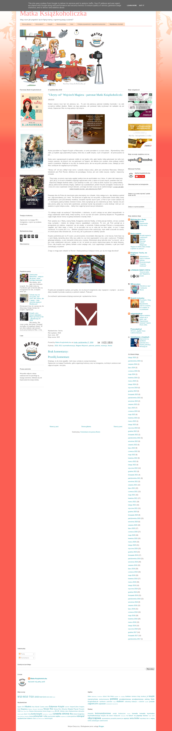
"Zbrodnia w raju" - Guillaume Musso (145, 288)
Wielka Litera (64, 711)
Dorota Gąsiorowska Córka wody (144, 223)
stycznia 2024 (133, 388)
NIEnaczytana (135, 284)
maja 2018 (131, 615)
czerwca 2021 (132, 491)
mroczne (123, 715)
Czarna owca (44, 706)
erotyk (115, 713)
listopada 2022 (133, 435)
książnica (81, 714)
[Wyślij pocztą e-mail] (103, 342)
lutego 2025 (132, 357)
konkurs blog (136, 696)
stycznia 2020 (133, 548)
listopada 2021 (133, 475)
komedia (135, 713)
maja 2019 (131, 575)
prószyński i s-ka (40, 716)
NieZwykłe (40, 709)
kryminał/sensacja (69, 345)
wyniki (146, 701)
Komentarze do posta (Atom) (90, 432)
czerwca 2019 (132, 572)
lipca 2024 (131, 367)
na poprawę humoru (141, 715)
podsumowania (104, 699)
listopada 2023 (133, 394)
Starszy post (118, 426)
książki (151, 696)
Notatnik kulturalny (137, 298)
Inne (71, 24)
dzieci (105, 696)
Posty (22, 654)
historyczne (122, 713)
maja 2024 (131, 374)
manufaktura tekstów (23, 716)
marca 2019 (132, 582)
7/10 (31, 696)
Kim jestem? (39, 24)
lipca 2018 (131, 609)
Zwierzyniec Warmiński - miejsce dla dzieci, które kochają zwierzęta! (36, 277)
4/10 (47, 697)
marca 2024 (132, 381)
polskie (97, 345)
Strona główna (26, 24)
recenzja (104, 345)
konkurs (128, 696)
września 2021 (133, 481)
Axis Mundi (35, 706)
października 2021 (134, 478)
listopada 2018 (133, 595)
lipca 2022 (131, 448)
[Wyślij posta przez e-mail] (98, 342)
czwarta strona (61, 713)
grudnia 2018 (132, 592)
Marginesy (24, 709)
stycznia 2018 (133, 629)
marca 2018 (132, 622)
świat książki (49, 718)
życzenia (115, 704)
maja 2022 (131, 455)
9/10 (60, 345)
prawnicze (120, 718)
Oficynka (64, 709)
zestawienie (109, 704)
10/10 (36, 697)
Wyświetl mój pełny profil (36, 682)
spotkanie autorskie (105, 701)
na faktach (129, 715)
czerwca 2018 (132, 612)
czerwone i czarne (47, 714)
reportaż (126, 718)
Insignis (81, 706)
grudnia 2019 (132, 552)
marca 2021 (132, 502)
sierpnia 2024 (132, 364)
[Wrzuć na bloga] (105, 342)
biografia (90, 713)
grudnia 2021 (132, 471)
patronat (91, 345)
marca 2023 (132, 421)
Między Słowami (32, 709)
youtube (151, 701)
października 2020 (134, 518)
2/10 (50, 697)
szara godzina (71, 716)
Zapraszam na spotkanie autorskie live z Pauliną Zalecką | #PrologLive (145, 342)
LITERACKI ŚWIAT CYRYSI (140, 270)
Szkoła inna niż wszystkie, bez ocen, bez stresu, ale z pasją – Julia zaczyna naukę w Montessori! (36, 299)
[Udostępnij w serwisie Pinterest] (111, 342)
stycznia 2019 (133, 589)
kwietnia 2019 (132, 579)
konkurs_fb (144, 696)
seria (132, 718)
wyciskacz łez (144, 718)
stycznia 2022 (133, 468)
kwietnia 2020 (132, 538)
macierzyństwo (93, 699)
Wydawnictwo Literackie (76, 711)
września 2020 (133, 522)
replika (58, 716)
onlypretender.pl (136, 313)
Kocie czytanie (136, 233)
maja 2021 (131, 495)
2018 (56, 345)
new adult (151, 715)
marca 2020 (132, 542)
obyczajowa (94, 718)
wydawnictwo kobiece (25, 718)
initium (75, 714)
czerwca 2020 (132, 532)
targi (114, 701)
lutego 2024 (132, 384)
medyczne (117, 715)
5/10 (44, 697)
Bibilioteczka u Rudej (138, 219)
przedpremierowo (137, 699)
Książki (50, 24)
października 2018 (134, 599)
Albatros (27, 707)
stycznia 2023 (133, 428)
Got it (141, 5)
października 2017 (134, 639)
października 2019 (134, 558)
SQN (19, 711)
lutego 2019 (132, 585)
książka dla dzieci (107, 715)
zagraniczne (93, 704)
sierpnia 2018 (132, 605)
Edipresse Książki (56, 707)
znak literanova (40, 718)
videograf (80, 716)
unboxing (128, 701)
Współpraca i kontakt (116, 24)
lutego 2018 (132, 625)
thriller (136, 718)
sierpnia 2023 (132, 404)
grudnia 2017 (132, 632)
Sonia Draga (47, 711)
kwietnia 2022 (132, 458)
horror (128, 713)
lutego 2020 (132, 545)
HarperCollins (74, 706)
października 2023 (134, 398)
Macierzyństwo (61, 24)
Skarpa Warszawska (35, 711)
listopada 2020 (133, 515)
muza (31, 716)
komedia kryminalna (147, 713)
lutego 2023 (132, 424)
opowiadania (106, 718)
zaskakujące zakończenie (99, 720)
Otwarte (70, 709)
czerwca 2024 (132, 371)
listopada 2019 (133, 555)
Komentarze (24, 658)
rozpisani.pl (64, 716)
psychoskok (51, 716)
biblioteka (94, 696)
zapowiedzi (102, 704)
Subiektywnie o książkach (140, 337)
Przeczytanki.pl (136, 329)
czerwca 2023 (132, 411)
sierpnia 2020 (132, 525)
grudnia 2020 (132, 511)
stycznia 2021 (133, 508)
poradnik (113, 718)
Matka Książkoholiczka (53, 13)
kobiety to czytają (119, 696)
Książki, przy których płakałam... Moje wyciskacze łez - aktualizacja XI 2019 (36, 316)
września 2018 (133, 602)
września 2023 (133, 401)
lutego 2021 (132, 505)
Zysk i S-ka (27, 714)
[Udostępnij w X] (107, 342)
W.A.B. (57, 711)
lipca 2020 (131, 528)
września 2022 (133, 441)
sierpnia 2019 (132, 565)
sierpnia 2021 (132, 485)
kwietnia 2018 (132, 619)
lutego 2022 (132, 465)
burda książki (36, 714)
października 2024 (134, 361)
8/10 (25, 696)
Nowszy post (54, 426)
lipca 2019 (131, 569)
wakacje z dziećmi (138, 701)
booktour (99, 696)
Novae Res (48, 709)
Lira (19, 709)
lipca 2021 (131, 488)
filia (71, 714)
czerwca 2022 (132, 451)
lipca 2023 (131, 408)
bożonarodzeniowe (103, 713)
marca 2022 (132, 461)
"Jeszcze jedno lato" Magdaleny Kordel (145, 274)
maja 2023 (131, 414)
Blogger (101, 726)
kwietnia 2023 (132, 418)
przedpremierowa (125, 699)
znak (34, 718)
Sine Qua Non (25, 711)
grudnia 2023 (132, 391)
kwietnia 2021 (132, 498)
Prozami (81, 709)
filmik (112, 696)
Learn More (132, 5)
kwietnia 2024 (132, 378)
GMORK (67, 706)
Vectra (110, 345)
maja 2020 (131, 535)
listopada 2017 (133, 635)
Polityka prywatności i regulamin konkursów (91, 24)
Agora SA (21, 706)
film (109, 696)
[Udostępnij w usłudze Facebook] (109, 342)
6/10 (41, 697)
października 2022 (134, 438)
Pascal (76, 709)
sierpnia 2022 (132, 445)
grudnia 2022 (132, 431)
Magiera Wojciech (82, 345)
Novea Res (57, 709)
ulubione (120, 701)
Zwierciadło (21, 714)
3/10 (54, 697)
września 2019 (133, 562)
